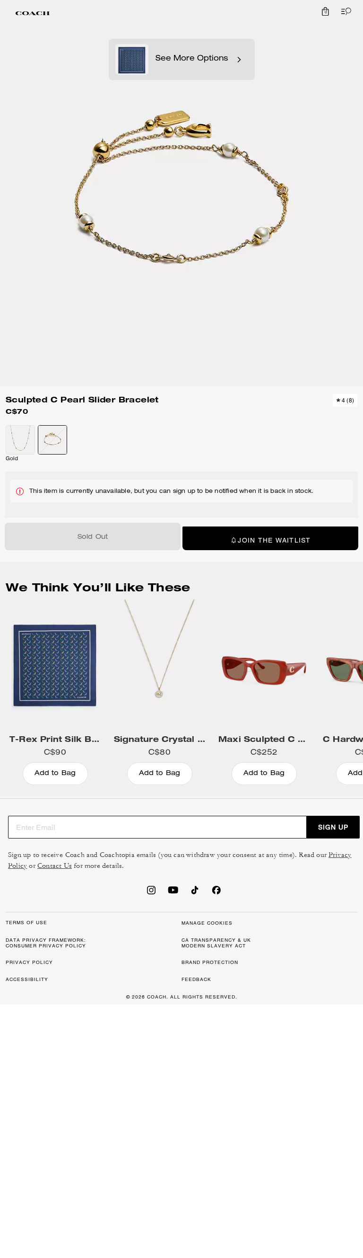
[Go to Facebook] (216, 893)
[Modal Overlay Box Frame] (221, 1145)
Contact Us (54, 865)
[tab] (33, 13)
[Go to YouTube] (173, 893)
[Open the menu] (344, 11)
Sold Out (93, 537)
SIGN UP (333, 827)
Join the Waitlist (274, 540)
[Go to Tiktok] (194, 893)
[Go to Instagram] (151, 893)
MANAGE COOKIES (207, 923)
